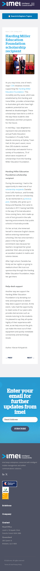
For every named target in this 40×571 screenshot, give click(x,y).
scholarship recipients (15, 189)
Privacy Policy (17, 564)
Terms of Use (8, 564)
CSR (12, 85)
